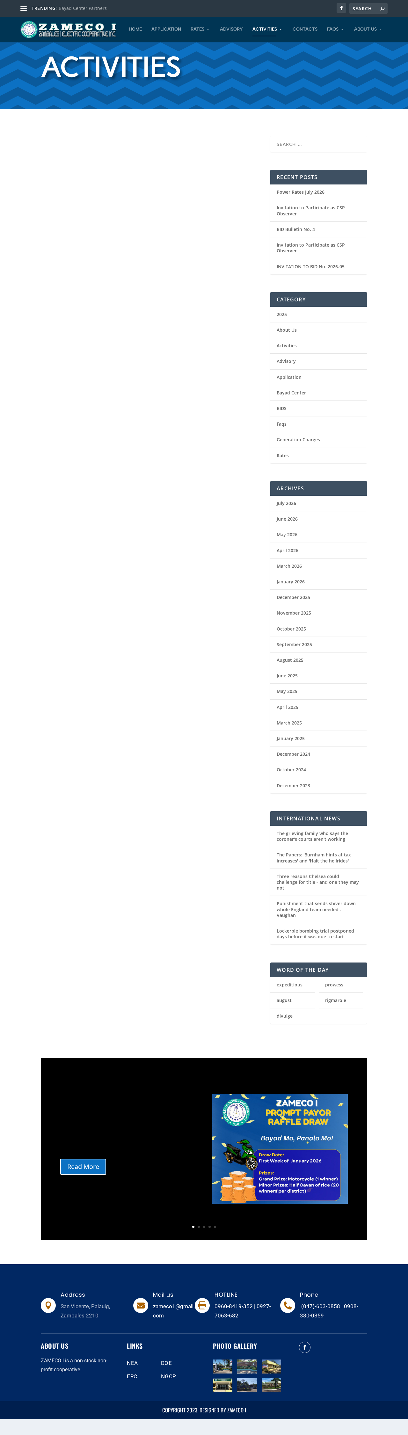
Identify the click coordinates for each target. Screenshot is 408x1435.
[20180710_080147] (271, 1390)
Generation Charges (298, 439)
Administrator (69, 220)
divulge (285, 1016)
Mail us (163, 1295)
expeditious (289, 985)
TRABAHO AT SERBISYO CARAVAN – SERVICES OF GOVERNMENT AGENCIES (194, 315)
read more (56, 236)
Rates (197, 29)
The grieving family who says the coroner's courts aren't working (312, 836)
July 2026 (286, 503)
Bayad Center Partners (83, 8)
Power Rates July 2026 (300, 192)
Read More (83, 1166)
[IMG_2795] (222, 1390)
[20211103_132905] (222, 1372)
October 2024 (291, 770)
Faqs (333, 29)
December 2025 (293, 597)
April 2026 (287, 550)
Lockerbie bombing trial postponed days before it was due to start (315, 934)
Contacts (305, 29)
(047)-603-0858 (320, 1306)
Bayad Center (291, 393)
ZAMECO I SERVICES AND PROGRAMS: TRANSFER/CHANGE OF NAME (89, 823)
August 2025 (290, 660)
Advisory (231, 29)
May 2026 (287, 534)
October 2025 (291, 629)
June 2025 (287, 676)
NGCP (168, 1376)
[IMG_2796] (271, 1372)
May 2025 (287, 691)
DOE (166, 1363)
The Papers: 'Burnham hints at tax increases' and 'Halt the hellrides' (314, 857)
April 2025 (287, 707)
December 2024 (293, 754)
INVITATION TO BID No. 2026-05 (311, 266)
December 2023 (293, 785)
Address (73, 1295)
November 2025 (294, 613)
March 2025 (289, 723)
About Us (365, 29)
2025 (53, 362)
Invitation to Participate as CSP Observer (311, 210)
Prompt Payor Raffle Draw (87, 209)
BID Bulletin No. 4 (296, 229)
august (284, 1000)
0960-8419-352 (234, 1306)
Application (166, 29)
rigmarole (335, 1000)
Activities (264, 29)
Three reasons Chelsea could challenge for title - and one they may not (318, 882)
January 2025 (291, 738)
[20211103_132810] (247, 1372)
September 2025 (294, 644)
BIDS (282, 408)
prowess (334, 985)
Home (135, 29)
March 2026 (289, 566)
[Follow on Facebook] (304, 1347)
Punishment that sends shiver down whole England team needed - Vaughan (316, 909)
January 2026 (291, 582)
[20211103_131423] (247, 1390)
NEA (132, 1363)
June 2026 (287, 519)
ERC (132, 1376)
